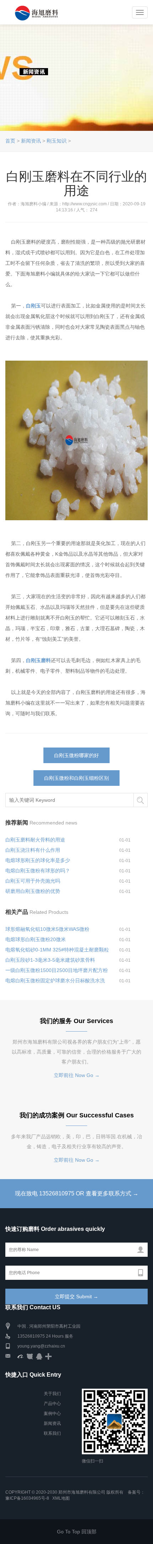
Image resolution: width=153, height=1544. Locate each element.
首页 (10, 141)
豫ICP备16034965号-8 (27, 1498)
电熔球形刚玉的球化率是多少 (37, 860)
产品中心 (52, 1403)
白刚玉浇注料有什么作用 (32, 850)
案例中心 (52, 1413)
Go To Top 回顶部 (76, 1531)
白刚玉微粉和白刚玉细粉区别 (76, 778)
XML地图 (61, 1498)
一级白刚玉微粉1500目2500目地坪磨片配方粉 (56, 970)
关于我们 (52, 1393)
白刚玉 (33, 306)
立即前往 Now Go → (77, 1075)
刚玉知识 (57, 141)
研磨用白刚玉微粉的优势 (32, 891)
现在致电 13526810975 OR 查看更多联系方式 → (76, 1193)
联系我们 (52, 1433)
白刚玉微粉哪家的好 (76, 755)
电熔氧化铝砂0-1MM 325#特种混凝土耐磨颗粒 (57, 949)
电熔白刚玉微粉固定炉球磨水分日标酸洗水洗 (55, 980)
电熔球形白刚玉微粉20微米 (35, 939)
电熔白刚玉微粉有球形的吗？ (37, 870)
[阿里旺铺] (20, 1356)
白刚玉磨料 (38, 660)
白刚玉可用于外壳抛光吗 (32, 881)
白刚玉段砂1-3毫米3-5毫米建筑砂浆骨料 (50, 960)
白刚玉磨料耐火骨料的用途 (35, 840)
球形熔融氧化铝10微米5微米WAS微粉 (47, 929)
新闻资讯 (31, 141)
